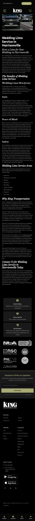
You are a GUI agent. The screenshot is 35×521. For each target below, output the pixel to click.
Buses (4, 436)
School (20, 420)
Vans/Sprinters (7, 433)
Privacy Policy (28, 394)
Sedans (5, 438)
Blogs (19, 447)
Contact (20, 430)
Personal (5, 418)
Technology (21, 441)
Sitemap (20, 455)
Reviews (20, 438)
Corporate (6, 420)
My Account (21, 452)
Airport (20, 418)
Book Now (26, 3)
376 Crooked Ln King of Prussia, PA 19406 (10, 469)
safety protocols (27, 235)
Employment (21, 444)
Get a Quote (7, 3)
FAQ (19, 449)
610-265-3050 (9, 465)
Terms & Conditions (23, 436)
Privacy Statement (23, 433)
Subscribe (17, 390)
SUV (4, 430)
